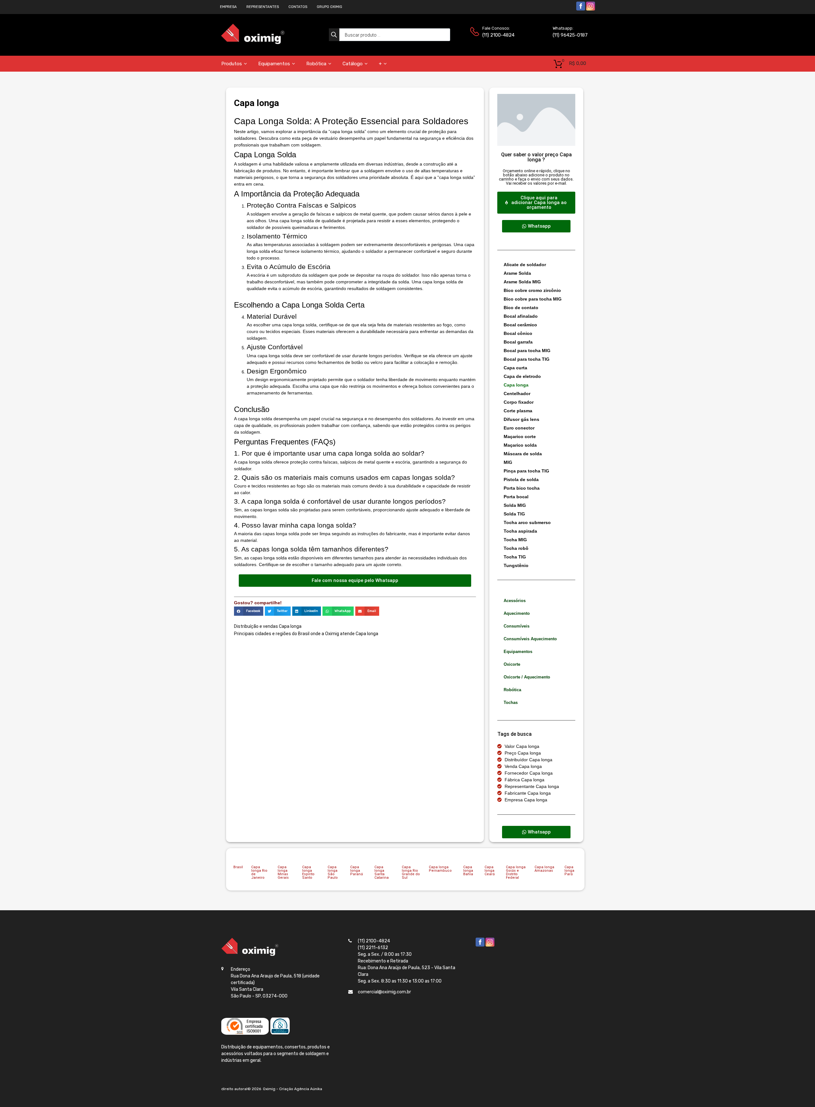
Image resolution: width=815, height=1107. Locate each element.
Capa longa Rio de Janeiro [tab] (259, 872)
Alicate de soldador (525, 264)
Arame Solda (517, 273)
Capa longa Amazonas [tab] (544, 869)
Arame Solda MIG (522, 281)
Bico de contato (521, 307)
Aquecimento (517, 613)
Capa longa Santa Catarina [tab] (381, 872)
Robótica (316, 64)
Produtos (231, 64)
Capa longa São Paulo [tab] (333, 872)
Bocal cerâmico (520, 324)
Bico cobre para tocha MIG (533, 299)
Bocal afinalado (521, 316)
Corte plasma (518, 410)
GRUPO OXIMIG (329, 7)
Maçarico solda (520, 445)
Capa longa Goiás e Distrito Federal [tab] (516, 872)
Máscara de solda (523, 453)
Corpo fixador (519, 402)
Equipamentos (274, 64)
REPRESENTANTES (262, 7)
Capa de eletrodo (522, 376)
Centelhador (517, 393)
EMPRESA (228, 7)
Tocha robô (516, 548)
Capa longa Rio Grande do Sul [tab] (411, 872)
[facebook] (580, 9)
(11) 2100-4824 (498, 35)
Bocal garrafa (518, 341)
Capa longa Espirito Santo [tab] (308, 872)
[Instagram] (590, 9)
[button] (248, 611)
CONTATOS (297, 7)
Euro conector (519, 427)
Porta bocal (516, 496)
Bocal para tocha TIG (526, 359)
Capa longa (516, 384)
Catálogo (353, 64)
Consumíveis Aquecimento (530, 638)
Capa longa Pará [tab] (569, 870)
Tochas (511, 702)
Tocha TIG (515, 556)
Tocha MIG (515, 539)
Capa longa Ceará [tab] (490, 870)
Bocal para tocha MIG (527, 350)
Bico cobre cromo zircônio (532, 290)
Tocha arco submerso (527, 522)
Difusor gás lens (521, 419)
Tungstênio (516, 565)
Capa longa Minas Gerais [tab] (283, 872)
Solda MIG (515, 505)
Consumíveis (516, 626)
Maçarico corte (520, 436)
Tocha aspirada (520, 531)
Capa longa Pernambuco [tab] (440, 869)
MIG (508, 462)
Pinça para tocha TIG (526, 470)
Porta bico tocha (522, 488)
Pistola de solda (521, 479)
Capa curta (515, 367)
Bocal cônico (518, 333)
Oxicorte (512, 664)
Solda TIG (514, 513)
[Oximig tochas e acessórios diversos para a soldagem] (253, 43)
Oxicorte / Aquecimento (527, 677)
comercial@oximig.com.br (384, 992)
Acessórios (515, 600)
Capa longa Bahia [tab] (468, 870)
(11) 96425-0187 (568, 35)
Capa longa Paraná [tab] (356, 870)
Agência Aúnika (308, 1089)
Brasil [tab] (238, 867)
